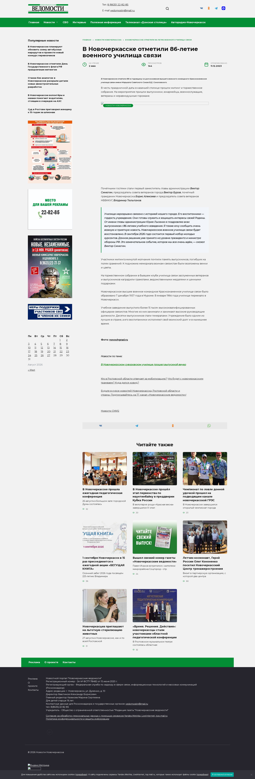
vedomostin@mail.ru (122, 10)
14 (54, 347)
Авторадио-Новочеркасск (188, 22)
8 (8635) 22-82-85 (117, 4)
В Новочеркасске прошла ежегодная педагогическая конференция (102, 493)
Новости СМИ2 (110, 411)
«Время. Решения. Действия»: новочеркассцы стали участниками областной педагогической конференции (155, 632)
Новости (49, 22)
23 (67, 351)
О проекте (51, 662)
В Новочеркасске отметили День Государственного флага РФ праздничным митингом (48, 66)
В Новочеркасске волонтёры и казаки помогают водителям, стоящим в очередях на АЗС (46, 98)
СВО (65, 22)
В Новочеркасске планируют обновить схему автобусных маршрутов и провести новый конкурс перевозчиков (46, 51)
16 (67, 347)
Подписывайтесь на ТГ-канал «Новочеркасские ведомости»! (148, 394)
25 (36, 355)
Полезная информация (105, 22)
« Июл (31, 370)
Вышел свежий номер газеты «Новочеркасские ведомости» (154, 559)
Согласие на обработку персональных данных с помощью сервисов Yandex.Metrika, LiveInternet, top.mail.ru (106, 715)
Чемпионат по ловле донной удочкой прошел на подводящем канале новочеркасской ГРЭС (203, 495)
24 (29, 355)
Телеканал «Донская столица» (146, 22)
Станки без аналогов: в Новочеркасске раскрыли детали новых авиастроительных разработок (48, 82)
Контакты (69, 662)
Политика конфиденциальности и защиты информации (77, 719)
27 (48, 355)
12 (42, 347)
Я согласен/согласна (222, 774)
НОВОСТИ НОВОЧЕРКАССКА (118, 106)
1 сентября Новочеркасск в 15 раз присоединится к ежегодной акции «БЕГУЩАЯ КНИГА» (103, 563)
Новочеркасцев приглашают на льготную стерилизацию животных (103, 630)
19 (42, 351)
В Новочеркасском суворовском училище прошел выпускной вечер (143, 364)
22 (61, 351)
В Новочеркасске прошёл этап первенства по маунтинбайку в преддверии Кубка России (153, 495)
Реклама (34, 662)
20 (48, 351)
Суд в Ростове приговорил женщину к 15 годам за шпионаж (50, 111)
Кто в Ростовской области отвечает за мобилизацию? (134, 378)
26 (42, 355)
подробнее (81, 774)
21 (54, 351)
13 (48, 347)
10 (29, 347)
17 (29, 351)
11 (35, 347)
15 (61, 347)
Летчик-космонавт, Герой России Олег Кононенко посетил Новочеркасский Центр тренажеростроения (203, 563)
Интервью (79, 22)
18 (36, 351)
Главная (34, 22)
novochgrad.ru (118, 339)
